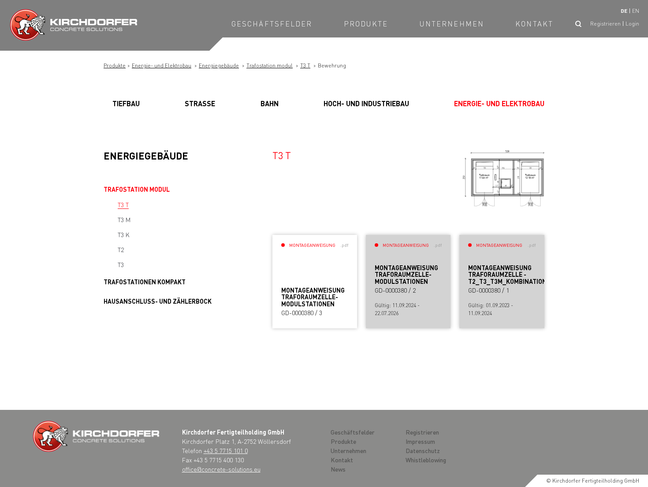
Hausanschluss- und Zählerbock (158, 301)
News (338, 469)
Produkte (366, 23)
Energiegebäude (219, 65)
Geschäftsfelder (272, 23)
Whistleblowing (426, 460)
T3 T (305, 65)
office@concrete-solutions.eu (221, 469)
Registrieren (605, 23)
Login (632, 23)
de (624, 10)
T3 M (124, 219)
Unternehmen (452, 23)
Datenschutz (423, 450)
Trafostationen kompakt (145, 282)
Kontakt (534, 23)
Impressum (420, 441)
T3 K (124, 234)
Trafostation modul (269, 65)
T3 (121, 264)
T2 (121, 249)
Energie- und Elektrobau (161, 65)
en (635, 10)
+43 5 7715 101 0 (226, 450)
